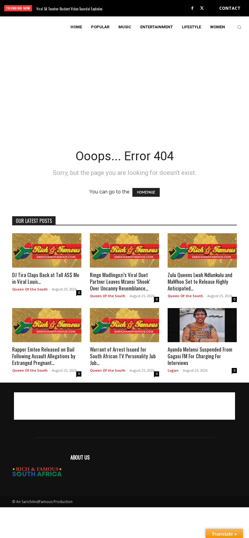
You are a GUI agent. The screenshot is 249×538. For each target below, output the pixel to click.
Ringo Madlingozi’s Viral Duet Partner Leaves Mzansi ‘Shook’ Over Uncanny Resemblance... (120, 281)
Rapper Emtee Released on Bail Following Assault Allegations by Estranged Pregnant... (43, 355)
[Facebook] (192, 8)
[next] (137, 8)
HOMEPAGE (146, 192)
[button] (239, 27)
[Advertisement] (124, 80)
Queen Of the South (30, 289)
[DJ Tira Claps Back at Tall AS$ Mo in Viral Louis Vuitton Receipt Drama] (46, 250)
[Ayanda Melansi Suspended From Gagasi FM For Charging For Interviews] (202, 325)
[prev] (127, 8)
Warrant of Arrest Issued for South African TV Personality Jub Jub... (123, 355)
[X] (202, 8)
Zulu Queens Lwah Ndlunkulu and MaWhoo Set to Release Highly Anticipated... (200, 281)
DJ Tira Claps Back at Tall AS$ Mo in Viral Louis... (45, 278)
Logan (173, 370)
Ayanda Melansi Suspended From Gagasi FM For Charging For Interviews (200, 355)
